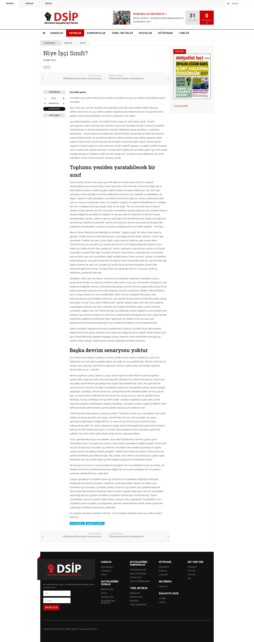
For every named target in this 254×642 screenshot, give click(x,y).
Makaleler (135, 593)
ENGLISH (48, 3)
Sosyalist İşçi (107, 597)
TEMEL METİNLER (122, 33)
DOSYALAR (145, 33)
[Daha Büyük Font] (63, 98)
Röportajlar (136, 597)
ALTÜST (83, 43)
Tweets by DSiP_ (181, 106)
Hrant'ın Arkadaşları (140, 581)
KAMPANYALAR (96, 33)
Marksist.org (107, 589)
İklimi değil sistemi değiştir (148, 14)
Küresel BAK (135, 577)
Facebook (192, 567)
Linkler (162, 602)
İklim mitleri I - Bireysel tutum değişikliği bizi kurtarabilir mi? (158, 20)
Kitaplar (163, 571)
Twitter (191, 571)
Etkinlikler (106, 571)
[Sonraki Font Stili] (63, 103)
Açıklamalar (107, 567)
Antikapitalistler (138, 570)
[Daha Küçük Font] (44, 98)
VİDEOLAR (29, 3)
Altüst (104, 593)
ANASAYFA (10, 3)
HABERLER (56, 33)
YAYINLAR (75, 33)
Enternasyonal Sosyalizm (108, 602)
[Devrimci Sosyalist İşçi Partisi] (61, 18)
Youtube (192, 575)
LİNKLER (184, 33)
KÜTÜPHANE (165, 33)
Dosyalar (163, 575)
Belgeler (134, 601)
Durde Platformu (138, 574)
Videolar (163, 587)
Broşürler (164, 567)
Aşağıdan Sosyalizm (95, 523)
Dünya (104, 575)
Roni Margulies (77, 523)
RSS (189, 578)
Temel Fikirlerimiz (138, 605)
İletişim (162, 598)
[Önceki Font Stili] (44, 103)
